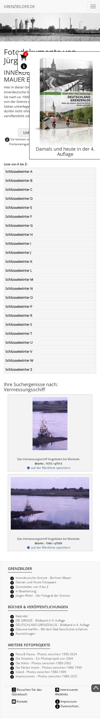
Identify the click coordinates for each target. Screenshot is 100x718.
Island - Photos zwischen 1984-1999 (41, 672)
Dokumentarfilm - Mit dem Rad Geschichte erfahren (52, 629)
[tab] (50, 171)
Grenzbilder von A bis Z (32, 587)
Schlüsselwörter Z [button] (18, 369)
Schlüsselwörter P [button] (18, 306)
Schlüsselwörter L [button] (18, 270)
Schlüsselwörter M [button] (19, 279)
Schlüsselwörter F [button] (18, 216)
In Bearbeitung (26, 591)
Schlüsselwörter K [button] (18, 261)
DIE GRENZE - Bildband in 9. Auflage (40, 620)
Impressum (68, 701)
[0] (23, 58)
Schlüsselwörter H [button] (19, 234)
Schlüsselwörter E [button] (18, 207)
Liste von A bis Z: (15, 164)
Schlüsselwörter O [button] (19, 297)
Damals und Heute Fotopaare (36, 582)
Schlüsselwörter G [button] (19, 225)
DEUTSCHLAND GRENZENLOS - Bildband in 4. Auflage (53, 625)
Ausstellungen (25, 633)
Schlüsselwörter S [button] (18, 324)
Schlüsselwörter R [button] (18, 315)
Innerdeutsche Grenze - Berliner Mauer (43, 578)
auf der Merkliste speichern (50, 468)
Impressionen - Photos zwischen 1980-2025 (46, 676)
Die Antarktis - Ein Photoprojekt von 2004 (44, 658)
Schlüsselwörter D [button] (19, 198)
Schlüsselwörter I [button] (18, 243)
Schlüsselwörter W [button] (19, 360)
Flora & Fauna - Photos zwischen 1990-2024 (46, 654)
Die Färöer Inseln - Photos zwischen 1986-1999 (49, 667)
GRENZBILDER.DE (19, 6)
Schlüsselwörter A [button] (18, 171)
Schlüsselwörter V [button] (18, 351)
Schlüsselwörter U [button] (19, 342)
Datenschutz (69, 706)
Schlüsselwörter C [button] (18, 189)
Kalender (22, 616)
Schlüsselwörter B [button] (18, 180)
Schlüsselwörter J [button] (18, 252)
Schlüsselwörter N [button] (19, 288)
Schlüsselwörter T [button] (18, 333)
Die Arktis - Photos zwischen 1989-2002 (43, 663)
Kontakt (21, 701)
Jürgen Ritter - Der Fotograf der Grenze (43, 595)
